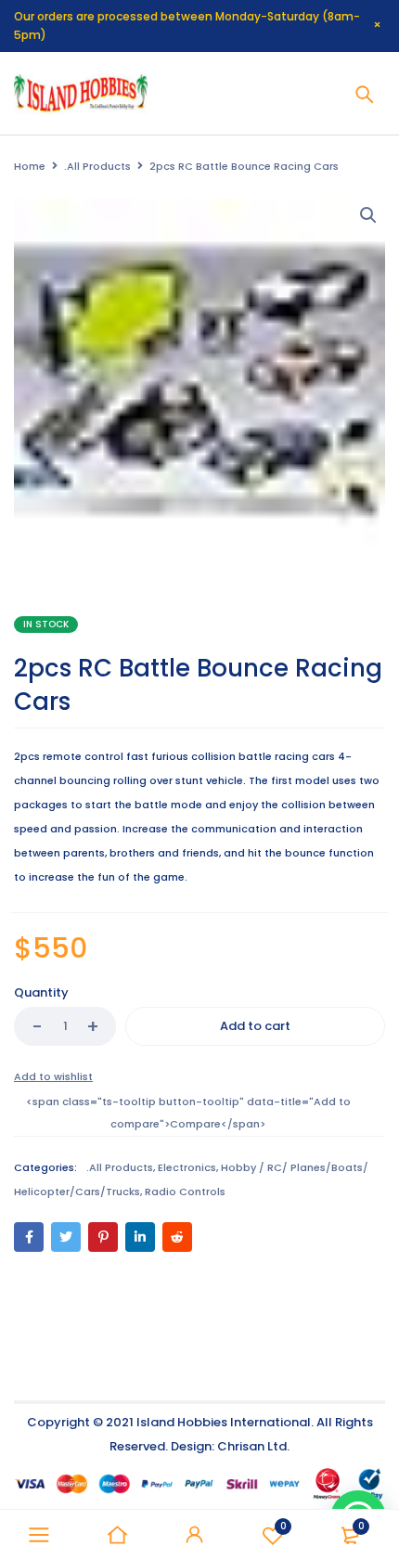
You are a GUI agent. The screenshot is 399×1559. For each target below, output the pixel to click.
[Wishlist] (53, 1076)
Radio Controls (185, 1191)
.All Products (97, 166)
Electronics (187, 1167)
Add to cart (255, 1026)
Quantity (41, 992)
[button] (368, 215)
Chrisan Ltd (252, 1446)
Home (29, 166)
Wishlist (283, 1526)
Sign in (194, 1534)
